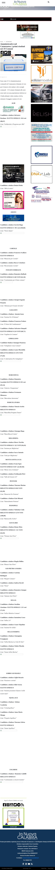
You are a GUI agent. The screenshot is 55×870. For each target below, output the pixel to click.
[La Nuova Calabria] (20, 2)
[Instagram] (26, 864)
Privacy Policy (50, 868)
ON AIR (13, 19)
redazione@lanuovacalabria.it (31, 857)
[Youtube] (29, 864)
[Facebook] (23, 864)
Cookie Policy (43, 868)
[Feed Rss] (31, 864)
